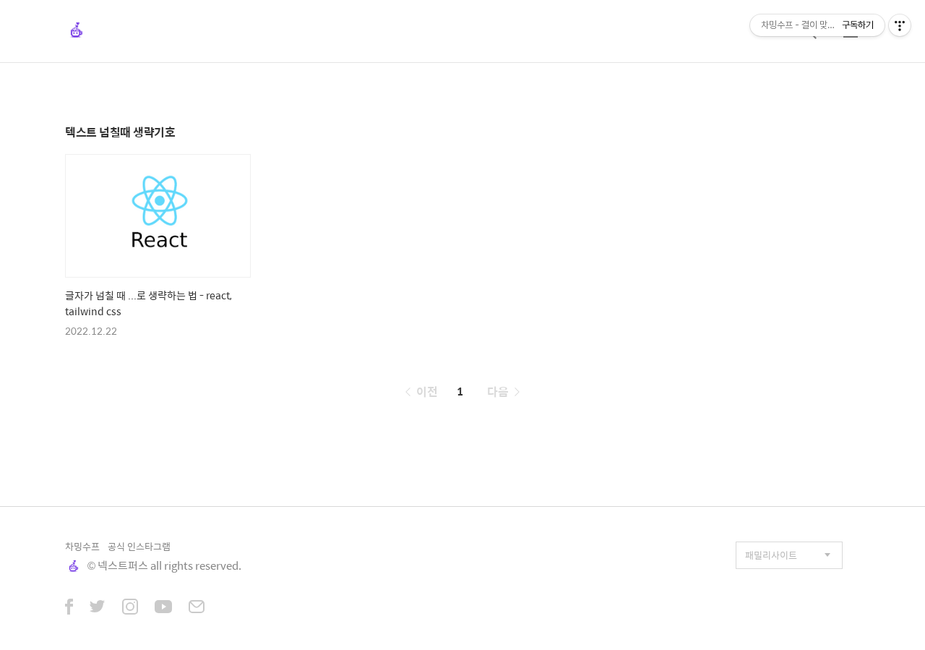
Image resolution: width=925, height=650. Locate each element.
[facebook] (69, 608)
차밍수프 (82, 546)
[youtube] (163, 608)
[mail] (197, 608)
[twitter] (98, 608)
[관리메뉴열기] (900, 25)
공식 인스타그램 (139, 546)
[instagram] (130, 608)
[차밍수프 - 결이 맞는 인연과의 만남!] (76, 31)
